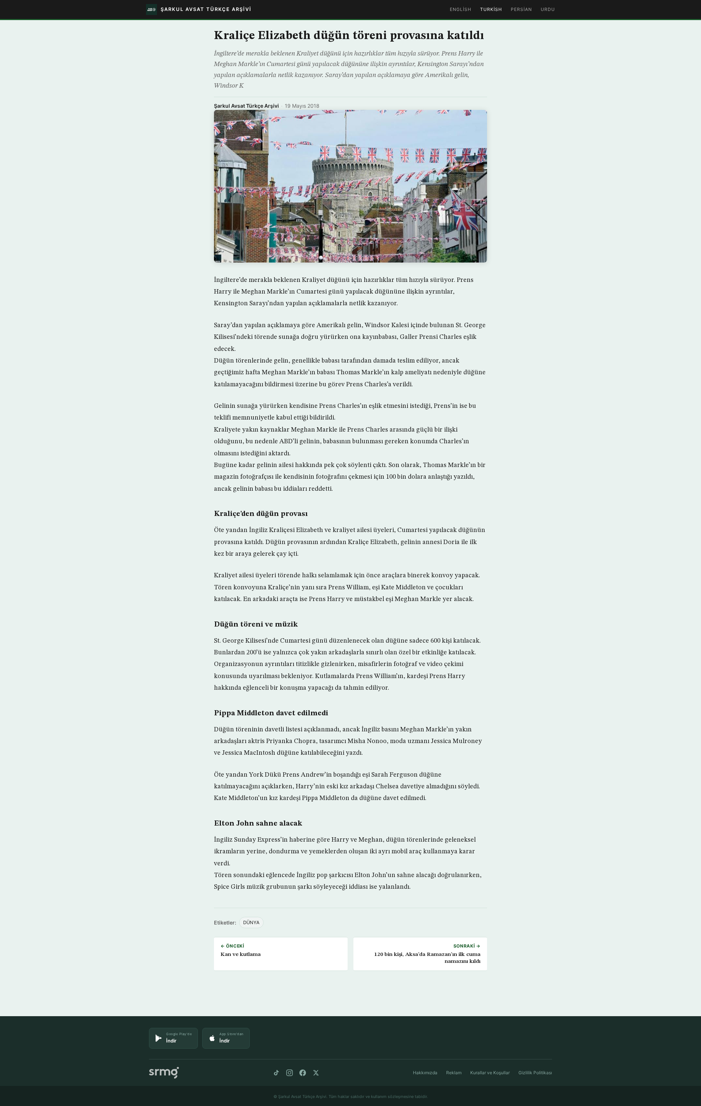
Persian (521, 9)
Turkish (491, 9)
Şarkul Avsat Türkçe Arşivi (246, 106)
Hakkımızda (425, 1072)
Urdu (548, 9)
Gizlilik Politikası (535, 1072)
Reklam (453, 1072)
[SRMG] (164, 1073)
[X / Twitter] (316, 1072)
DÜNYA (251, 922)
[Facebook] (302, 1072)
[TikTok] (276, 1072)
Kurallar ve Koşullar (490, 1072)
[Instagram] (289, 1072)
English (460, 9)
